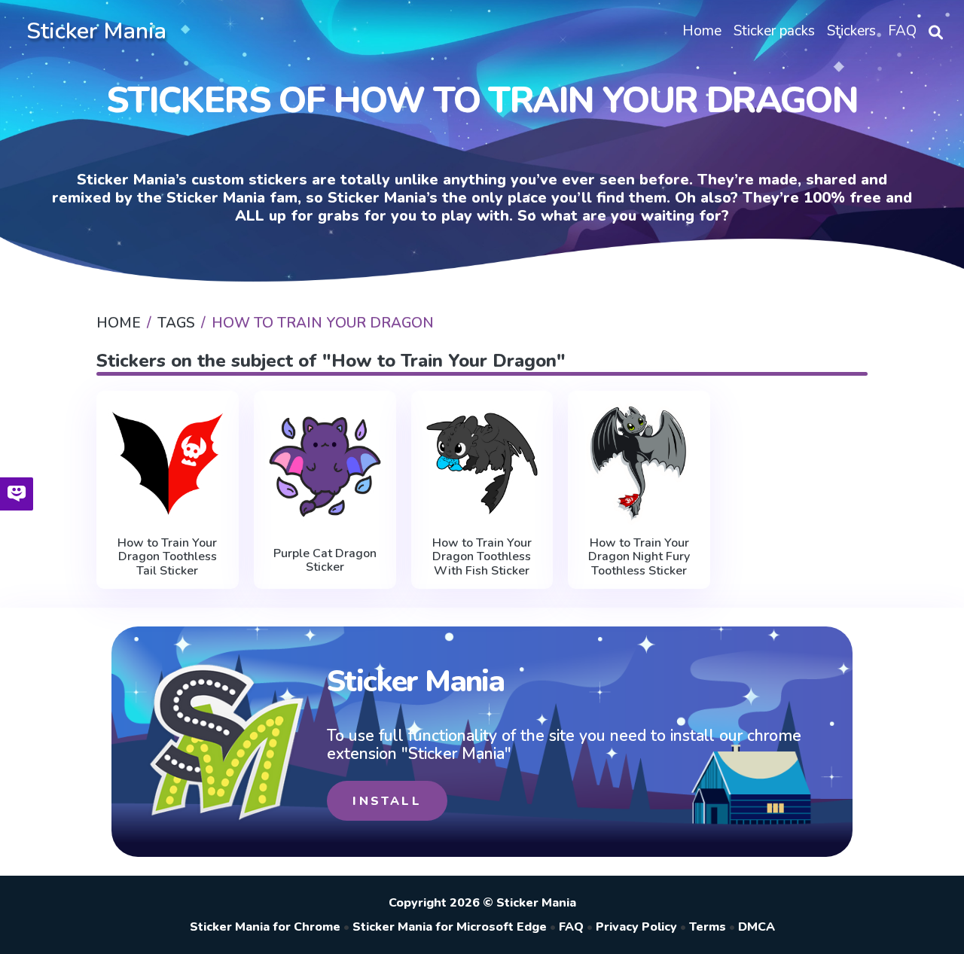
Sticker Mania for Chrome (265, 927)
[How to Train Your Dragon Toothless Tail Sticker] (167, 463)
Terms (707, 927)
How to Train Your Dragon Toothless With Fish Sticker (482, 557)
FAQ (571, 927)
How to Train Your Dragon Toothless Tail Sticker (167, 557)
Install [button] (386, 801)
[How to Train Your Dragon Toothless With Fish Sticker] (482, 463)
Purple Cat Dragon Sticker (325, 561)
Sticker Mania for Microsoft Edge (449, 927)
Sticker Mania (96, 31)
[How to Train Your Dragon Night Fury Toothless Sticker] (639, 463)
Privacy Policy (636, 927)
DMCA (756, 927)
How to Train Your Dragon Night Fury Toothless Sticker (639, 557)
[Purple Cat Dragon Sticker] (325, 467)
